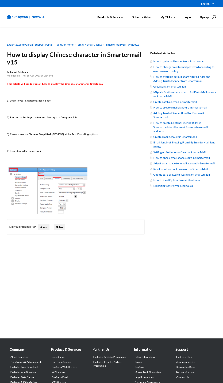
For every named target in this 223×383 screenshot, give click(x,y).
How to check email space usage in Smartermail (181, 157)
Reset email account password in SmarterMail (180, 169)
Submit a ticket (142, 17)
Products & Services (110, 17)
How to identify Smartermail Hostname (176, 180)
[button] (213, 17)
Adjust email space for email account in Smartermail (184, 163)
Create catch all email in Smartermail (175, 101)
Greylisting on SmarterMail (169, 86)
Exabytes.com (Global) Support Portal (29, 44)
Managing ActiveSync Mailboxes (173, 185)
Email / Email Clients (90, 44)
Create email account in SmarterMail (175, 136)
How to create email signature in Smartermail (180, 107)
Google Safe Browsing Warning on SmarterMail (181, 174)
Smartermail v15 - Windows (122, 44)
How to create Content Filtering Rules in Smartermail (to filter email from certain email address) (180, 127)
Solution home (65, 44)
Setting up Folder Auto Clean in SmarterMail (179, 152)
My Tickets (167, 17)
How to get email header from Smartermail (178, 61)
